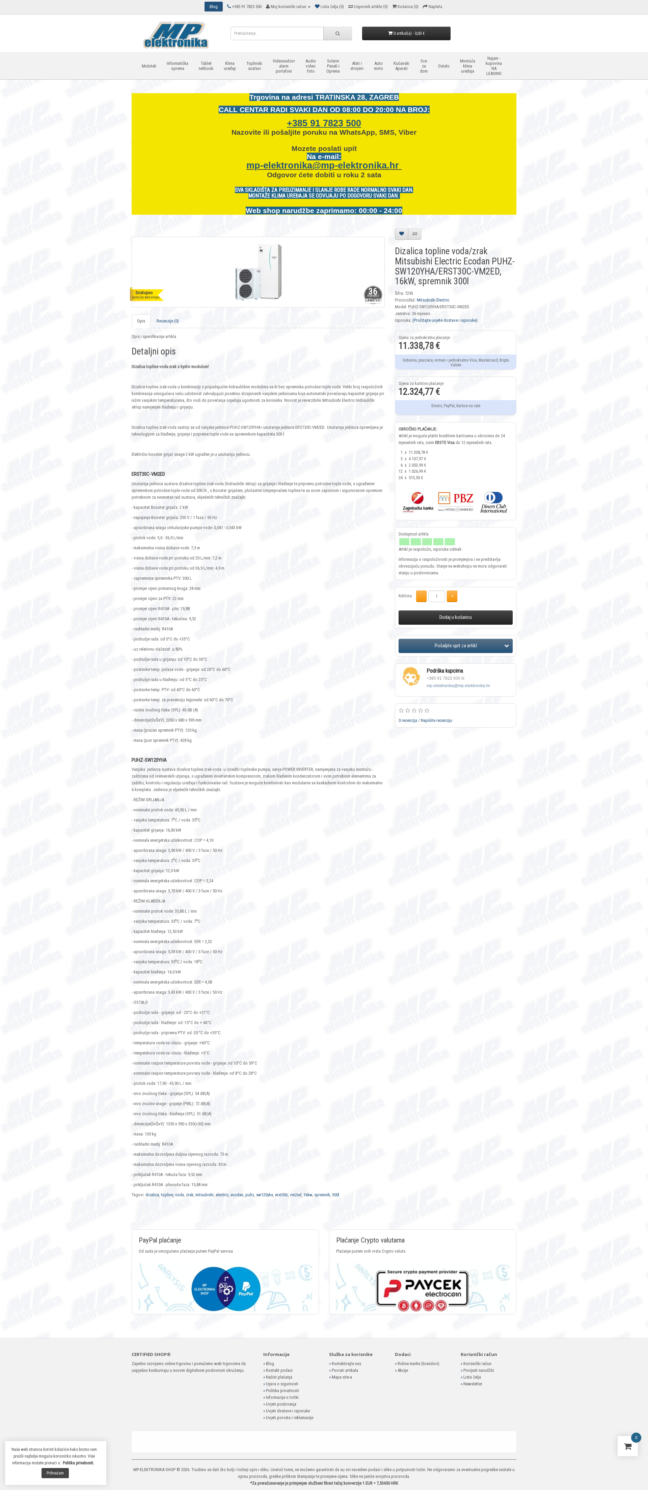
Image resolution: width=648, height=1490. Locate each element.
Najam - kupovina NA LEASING (494, 66)
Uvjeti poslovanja (281, 1404)
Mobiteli (149, 66)
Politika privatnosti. (78, 1463)
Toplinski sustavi (254, 66)
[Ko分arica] (627, 1447)
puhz (249, 1194)
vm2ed (295, 1194)
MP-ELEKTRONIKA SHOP (154, 1469)
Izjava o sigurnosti (282, 1383)
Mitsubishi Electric (433, 300)
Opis (141, 320)
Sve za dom (424, 66)
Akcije (403, 1370)
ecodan (237, 1194)
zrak (189, 1194)
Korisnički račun (477, 1363)
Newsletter (472, 1383)
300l (335, 1194)
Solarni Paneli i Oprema (333, 66)
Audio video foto (310, 66)
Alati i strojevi (356, 66)
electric (222, 1194)
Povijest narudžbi (478, 1370)
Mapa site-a (342, 1377)
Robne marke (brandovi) (418, 1363)
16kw (307, 1194)
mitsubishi (204, 1194)
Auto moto (378, 66)
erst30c (281, 1194)
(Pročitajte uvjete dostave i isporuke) (445, 320)
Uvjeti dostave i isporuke (288, 1410)
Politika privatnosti (282, 1390)
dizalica (152, 1194)
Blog (270, 1363)
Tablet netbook (206, 66)
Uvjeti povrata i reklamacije (289, 1417)
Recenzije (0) (168, 320)
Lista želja (472, 1377)
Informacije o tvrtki (282, 1397)
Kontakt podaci (279, 1370)
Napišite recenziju (436, 720)
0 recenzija (408, 720)
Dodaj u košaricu (455, 617)
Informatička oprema (177, 66)
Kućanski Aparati (401, 66)
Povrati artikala (345, 1370)
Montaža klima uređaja (467, 66)
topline (167, 1194)
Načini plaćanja (279, 1377)
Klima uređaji (230, 66)
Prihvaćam (55, 1473)
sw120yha (264, 1194)
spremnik (322, 1194)
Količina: (406, 596)
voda (179, 1194)
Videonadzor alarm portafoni (284, 66)
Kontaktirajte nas (346, 1363)
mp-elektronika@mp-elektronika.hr (324, 165)
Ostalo (444, 66)
